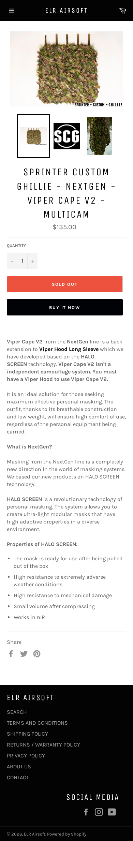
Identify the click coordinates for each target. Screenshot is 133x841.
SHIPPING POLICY (27, 734)
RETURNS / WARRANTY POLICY (43, 744)
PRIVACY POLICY (26, 755)
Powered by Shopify (66, 834)
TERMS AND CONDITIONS (37, 723)
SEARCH (17, 712)
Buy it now (65, 307)
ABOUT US (19, 766)
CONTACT (18, 777)
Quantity (16, 245)
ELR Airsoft (66, 10)
